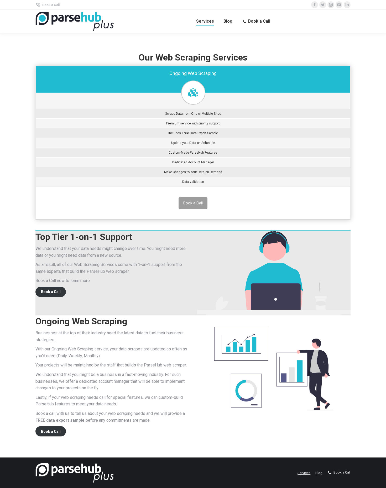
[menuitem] (205, 21)
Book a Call (51, 5)
